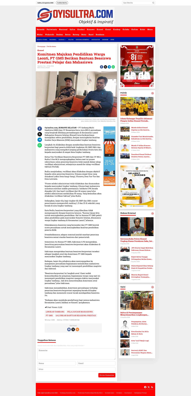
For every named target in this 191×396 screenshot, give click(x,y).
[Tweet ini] (105, 67)
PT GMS (49, 315)
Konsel (40, 50)
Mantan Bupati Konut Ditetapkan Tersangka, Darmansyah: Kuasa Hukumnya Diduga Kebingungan (140, 276)
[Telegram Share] (109, 67)
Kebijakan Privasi (140, 393)
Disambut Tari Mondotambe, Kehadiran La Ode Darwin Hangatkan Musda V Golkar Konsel (142, 138)
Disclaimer (128, 393)
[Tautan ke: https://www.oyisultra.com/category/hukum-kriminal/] (152, 213)
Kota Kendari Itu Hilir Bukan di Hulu (140, 333)
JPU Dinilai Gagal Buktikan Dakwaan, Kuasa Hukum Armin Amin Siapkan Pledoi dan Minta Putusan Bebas (142, 249)
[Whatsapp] (113, 67)
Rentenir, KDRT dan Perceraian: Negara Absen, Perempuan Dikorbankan (141, 351)
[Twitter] (73, 329)
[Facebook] (69, 329)
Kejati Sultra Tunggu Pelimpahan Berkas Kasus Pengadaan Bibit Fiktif (141, 258)
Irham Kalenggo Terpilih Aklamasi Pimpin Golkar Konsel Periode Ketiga (136, 119)
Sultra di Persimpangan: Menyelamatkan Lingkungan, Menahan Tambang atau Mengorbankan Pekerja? (134, 314)
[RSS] (77, 329)
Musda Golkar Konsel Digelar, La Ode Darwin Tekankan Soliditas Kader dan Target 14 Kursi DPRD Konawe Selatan (141, 129)
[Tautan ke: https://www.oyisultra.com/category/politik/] (152, 93)
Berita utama (41, 67)
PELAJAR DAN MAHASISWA (80, 312)
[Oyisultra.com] (75, 16)
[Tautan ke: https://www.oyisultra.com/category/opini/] (152, 287)
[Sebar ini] (101, 67)
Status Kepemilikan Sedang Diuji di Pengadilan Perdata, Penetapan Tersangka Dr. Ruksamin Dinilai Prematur (142, 267)
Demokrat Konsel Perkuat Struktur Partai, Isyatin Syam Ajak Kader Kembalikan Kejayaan (141, 155)
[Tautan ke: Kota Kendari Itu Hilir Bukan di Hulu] (125, 334)
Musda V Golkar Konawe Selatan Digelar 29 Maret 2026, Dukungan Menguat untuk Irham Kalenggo (141, 146)
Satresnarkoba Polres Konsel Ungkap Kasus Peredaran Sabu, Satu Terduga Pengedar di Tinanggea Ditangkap (136, 240)
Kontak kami (109, 393)
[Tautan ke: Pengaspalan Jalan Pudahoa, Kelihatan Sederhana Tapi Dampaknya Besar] (125, 324)
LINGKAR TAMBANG (55, 312)
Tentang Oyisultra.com (67, 393)
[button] (153, 3)
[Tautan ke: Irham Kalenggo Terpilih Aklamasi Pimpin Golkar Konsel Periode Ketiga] (137, 106)
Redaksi (119, 393)
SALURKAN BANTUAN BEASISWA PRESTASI (76, 315)
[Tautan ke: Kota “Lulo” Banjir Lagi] (125, 343)
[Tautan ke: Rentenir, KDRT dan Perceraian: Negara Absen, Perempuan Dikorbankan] (125, 352)
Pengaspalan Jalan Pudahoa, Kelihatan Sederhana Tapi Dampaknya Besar (142, 322)
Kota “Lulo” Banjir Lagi (140, 341)
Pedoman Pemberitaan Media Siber (90, 393)
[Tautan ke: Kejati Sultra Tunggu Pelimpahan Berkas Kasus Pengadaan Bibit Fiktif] (125, 258)
